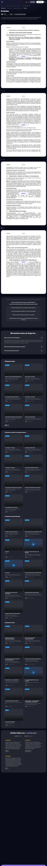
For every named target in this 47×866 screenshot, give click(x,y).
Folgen (11, 14)
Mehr (6, 425)
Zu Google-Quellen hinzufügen (21, 14)
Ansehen (23, 56)
